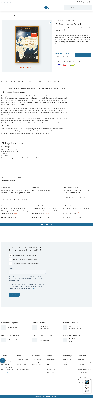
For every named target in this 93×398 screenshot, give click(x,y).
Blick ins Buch (25, 67)
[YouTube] (7, 2)
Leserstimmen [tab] (52, 82)
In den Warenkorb (83, 55)
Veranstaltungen (36, 362)
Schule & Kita (50, 362)
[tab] (4, 82)
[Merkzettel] (87, 2)
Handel (49, 364)
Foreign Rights (51, 359)
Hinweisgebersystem (83, 372)
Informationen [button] (82, 355)
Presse (49, 367)
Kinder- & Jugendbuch (22, 367)
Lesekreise (65, 364)
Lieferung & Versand (83, 374)
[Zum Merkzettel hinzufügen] (50, 22)
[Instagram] (4, 2)
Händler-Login (80, 2)
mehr (12, 195)
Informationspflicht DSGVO (84, 369)
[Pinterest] (10, 2)
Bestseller (34, 367)
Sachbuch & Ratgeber (22, 364)
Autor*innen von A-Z (37, 359)
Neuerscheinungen (36, 364)
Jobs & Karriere (81, 385)
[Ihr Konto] (90, 2)
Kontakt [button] (4, 355)
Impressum (81, 359)
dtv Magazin (66, 362)
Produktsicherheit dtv (83, 377)
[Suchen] (89, 7)
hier (34, 289)
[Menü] (2, 7)
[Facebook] (1, 2)
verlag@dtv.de (8, 372)
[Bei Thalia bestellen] (58, 64)
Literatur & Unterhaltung (22, 359)
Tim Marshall (60, 20)
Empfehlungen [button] (67, 355)
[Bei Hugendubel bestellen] (65, 65)
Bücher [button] (19, 355)
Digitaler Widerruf (82, 364)
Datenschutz (81, 367)
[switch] (87, 391)
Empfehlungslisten (67, 359)
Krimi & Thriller (20, 362)
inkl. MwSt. (67, 54)
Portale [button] (49, 355)
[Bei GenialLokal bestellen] (72, 65)
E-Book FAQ (81, 382)
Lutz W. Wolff (71, 20)
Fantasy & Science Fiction (23, 369)
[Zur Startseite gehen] (46, 7)
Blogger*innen (50, 372)
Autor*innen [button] (36, 355)
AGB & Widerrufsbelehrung (84, 362)
